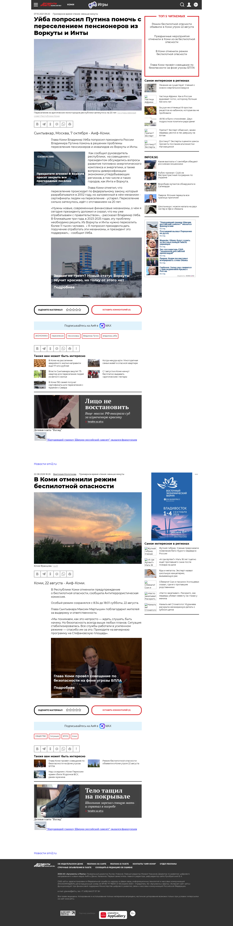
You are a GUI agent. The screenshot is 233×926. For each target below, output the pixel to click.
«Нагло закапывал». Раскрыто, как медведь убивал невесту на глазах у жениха (178, 596)
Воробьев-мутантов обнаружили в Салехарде (176, 185)
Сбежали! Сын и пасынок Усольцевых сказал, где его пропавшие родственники (179, 584)
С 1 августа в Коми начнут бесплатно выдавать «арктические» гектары (116, 374)
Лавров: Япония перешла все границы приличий (173, 196)
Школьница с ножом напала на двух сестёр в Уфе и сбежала (177, 207)
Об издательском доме (70, 864)
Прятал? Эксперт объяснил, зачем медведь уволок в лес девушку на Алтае (177, 133)
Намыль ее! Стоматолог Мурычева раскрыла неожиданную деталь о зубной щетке (177, 607)
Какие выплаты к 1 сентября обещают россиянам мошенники (178, 162)
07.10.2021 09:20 (42, 14)
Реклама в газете (119, 864)
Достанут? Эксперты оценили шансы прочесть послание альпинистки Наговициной (179, 144)
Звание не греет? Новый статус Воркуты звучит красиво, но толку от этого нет (91, 278)
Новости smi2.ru (45, 464)
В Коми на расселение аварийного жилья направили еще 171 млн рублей (65, 363)
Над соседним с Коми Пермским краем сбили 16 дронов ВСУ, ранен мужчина (66, 774)
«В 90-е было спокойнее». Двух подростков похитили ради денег (177, 120)
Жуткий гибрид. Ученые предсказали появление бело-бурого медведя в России (179, 551)
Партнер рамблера (87, 913)
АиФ (55, 566)
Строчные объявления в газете (74, 867)
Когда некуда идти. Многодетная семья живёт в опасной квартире (120, 361)
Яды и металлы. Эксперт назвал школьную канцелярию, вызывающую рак (176, 573)
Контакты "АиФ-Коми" (144, 864)
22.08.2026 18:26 (42, 474)
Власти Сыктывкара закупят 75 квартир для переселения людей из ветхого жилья (66, 374)
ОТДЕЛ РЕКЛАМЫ (168, 864)
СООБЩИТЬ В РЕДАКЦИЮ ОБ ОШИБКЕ (114, 867)
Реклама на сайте (96, 864)
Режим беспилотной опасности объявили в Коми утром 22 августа (172, 25)
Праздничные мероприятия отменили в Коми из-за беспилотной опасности (171, 39)
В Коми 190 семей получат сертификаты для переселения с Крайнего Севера (66, 385)
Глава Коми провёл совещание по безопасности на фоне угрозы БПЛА (172, 66)
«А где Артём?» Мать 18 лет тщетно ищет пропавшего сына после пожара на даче (177, 562)
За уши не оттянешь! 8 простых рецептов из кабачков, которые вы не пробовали (179, 110)
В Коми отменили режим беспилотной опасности (172, 53)
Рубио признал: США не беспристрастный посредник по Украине (175, 175)
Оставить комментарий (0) (117, 310)
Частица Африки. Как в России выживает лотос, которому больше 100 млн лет (178, 99)
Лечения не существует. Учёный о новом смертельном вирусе (177, 86)
